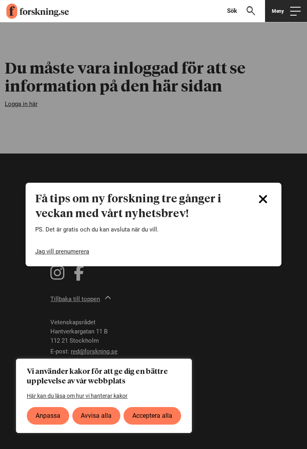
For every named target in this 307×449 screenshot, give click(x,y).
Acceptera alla (152, 415)
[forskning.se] (34, 11)
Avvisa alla (96, 415)
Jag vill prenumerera (62, 251)
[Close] (263, 199)
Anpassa (48, 415)
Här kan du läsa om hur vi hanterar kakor (77, 396)
